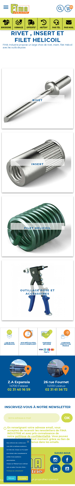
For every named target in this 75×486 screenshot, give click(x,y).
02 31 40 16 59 (18, 390)
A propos (37, 479)
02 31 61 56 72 (56, 390)
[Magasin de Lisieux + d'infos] (56, 368)
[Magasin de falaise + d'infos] (19, 368)
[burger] (6, 7)
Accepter (22, 478)
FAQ (2, 480)
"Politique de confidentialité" (15, 471)
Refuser (11, 478)
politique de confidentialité (32, 436)
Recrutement (50, 479)
